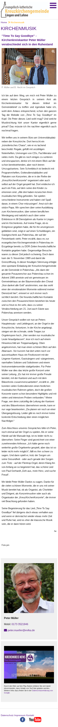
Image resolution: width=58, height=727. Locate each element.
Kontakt (30, 715)
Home (4, 22)
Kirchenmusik (17, 22)
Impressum (20, 715)
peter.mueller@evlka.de (21, 630)
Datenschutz (7, 715)
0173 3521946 (20, 624)
